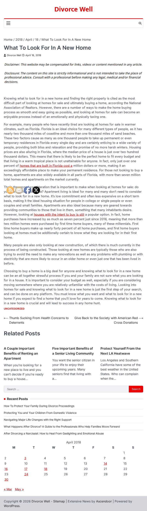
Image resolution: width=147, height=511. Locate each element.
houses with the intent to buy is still (59, 214)
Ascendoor (104, 501)
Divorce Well (73, 9)
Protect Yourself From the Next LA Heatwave (120, 350)
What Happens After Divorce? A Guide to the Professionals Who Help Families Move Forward (62, 426)
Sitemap (59, 501)
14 (105, 463)
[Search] (140, 23)
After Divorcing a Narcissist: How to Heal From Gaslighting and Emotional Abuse (54, 433)
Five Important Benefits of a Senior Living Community (73, 350)
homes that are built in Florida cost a (46, 165)
